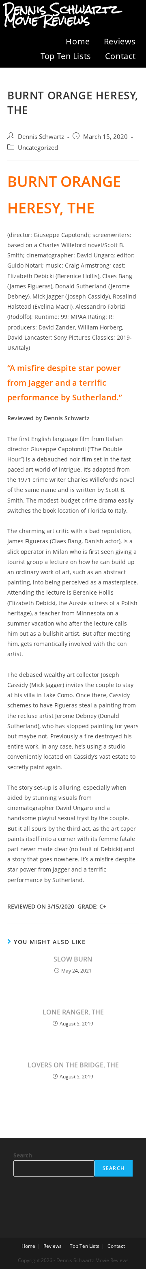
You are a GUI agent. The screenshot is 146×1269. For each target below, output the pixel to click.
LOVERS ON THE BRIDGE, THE (73, 1064)
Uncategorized (38, 147)
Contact (120, 55)
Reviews (120, 41)
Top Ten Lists (66, 55)
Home (78, 41)
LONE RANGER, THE (73, 1012)
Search (22, 1155)
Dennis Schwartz (41, 137)
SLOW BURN (73, 959)
